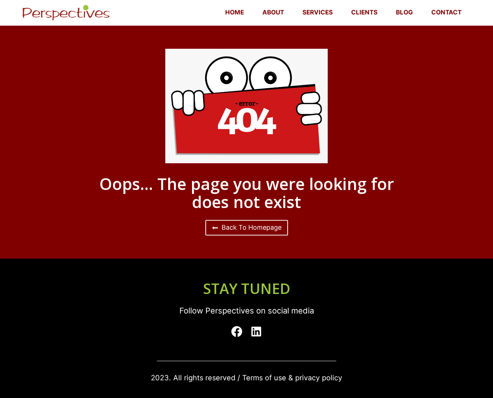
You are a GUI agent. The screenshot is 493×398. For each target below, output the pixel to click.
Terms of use (264, 377)
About (273, 12)
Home (234, 12)
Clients (364, 12)
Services (317, 12)
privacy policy (318, 377)
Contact (446, 12)
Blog (404, 12)
